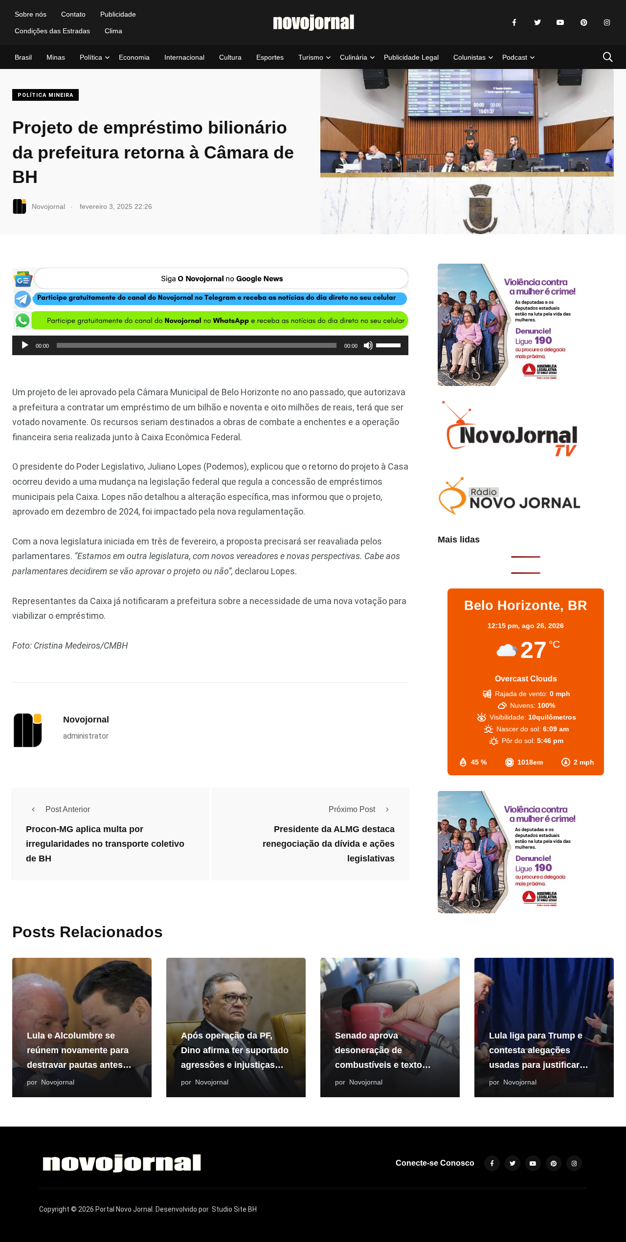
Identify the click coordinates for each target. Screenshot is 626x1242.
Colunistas (469, 57)
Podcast (514, 57)
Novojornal (86, 719)
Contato (73, 14)
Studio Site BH (234, 1209)
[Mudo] (368, 345)
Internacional (184, 57)
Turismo (310, 57)
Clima (113, 31)
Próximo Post (352, 809)
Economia (134, 57)
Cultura (230, 57)
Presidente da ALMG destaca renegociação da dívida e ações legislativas (329, 843)
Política (91, 57)
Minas (55, 57)
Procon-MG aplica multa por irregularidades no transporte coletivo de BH (105, 843)
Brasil (23, 57)
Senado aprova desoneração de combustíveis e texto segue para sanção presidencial (378, 1065)
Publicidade (118, 14)
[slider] (389, 344)
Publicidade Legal (411, 57)
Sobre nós (30, 14)
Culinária (353, 57)
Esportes (270, 57)
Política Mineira (45, 95)
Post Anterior (67, 809)
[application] (210, 345)
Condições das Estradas (52, 31)
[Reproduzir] (25, 345)
